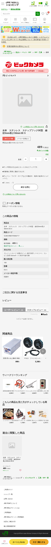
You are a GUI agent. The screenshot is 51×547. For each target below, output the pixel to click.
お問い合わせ (8, 499)
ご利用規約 (7, 512)
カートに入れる (19, 542)
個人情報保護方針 (10, 526)
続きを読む (25, 187)
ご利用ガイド (8, 489)
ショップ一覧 (8, 494)
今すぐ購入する (39, 542)
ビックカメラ (10, 75)
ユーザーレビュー (14, 310)
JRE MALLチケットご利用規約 (14, 517)
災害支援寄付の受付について (18, 46)
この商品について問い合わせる (33, 127)
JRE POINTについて (10, 503)
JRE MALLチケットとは (11, 508)
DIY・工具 (38, 52)
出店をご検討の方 (10, 521)
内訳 (47, 154)
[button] (43, 351)
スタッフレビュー (37, 310)
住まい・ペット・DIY (23, 52)
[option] (25, 101)
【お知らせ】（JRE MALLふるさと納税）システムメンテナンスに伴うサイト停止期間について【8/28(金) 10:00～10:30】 (25, 39)
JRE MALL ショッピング (7, 52)
